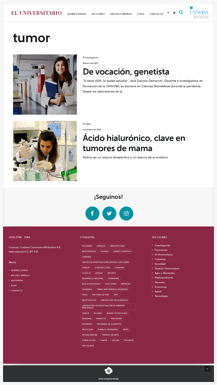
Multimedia (17, 280)
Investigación (91, 57)
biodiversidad (89, 251)
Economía (161, 286)
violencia (129, 340)
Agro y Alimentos (165, 273)
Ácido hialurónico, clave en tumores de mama (134, 143)
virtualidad (88, 346)
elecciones (110, 284)
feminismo (87, 289)
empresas (125, 284)
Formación (161, 250)
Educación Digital (91, 284)
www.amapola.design (108, 379)
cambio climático (122, 251)
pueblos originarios (108, 329)
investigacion (89, 300)
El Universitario (36, 12)
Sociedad (160, 263)
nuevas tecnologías (117, 313)
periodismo (116, 319)
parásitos (101, 319)
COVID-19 (86, 273)
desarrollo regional (93, 278)
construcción (102, 268)
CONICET (86, 268)
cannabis (86, 257)
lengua (85, 313)
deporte (111, 273)
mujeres (98, 313)
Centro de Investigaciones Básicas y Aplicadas (105, 262)
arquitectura (117, 246)
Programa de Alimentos (109, 324)
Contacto (156, 14)
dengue (99, 273)
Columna (160, 259)
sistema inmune (89, 335)
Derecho (160, 282)
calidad (104, 251)
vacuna (115, 340)
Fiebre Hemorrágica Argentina (112, 289)
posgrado (87, 324)
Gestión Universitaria (167, 268)
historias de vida (100, 295)
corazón (119, 268)
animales (101, 246)
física (84, 295)
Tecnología (161, 296)
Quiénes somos (76, 14)
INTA (116, 295)
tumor (103, 340)
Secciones (98, 14)
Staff (140, 14)
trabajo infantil (110, 335)
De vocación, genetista (126, 72)
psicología (87, 329)
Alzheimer (87, 246)
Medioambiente (164, 277)
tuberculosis (89, 340)
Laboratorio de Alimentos (114, 300)
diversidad (113, 278)
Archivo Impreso (121, 14)
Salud (88, 124)
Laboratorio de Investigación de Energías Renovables (103, 307)
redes (126, 329)
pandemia (86, 319)
